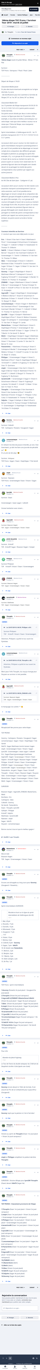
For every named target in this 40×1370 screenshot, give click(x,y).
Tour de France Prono (28, 32)
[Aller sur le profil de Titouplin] (3, 32)
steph (8, 473)
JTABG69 (9, 578)
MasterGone (11, 848)
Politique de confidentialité (24, 1363)
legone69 (10, 520)
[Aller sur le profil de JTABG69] (3, 579)
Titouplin (10, 32)
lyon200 (9, 492)
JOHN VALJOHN (12, 539)
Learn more (3, 3)
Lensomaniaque (12, 439)
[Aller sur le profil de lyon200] (3, 493)
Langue (10, 1363)
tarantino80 (10, 597)
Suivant (32, 49)
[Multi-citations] (2, 413)
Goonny (9, 420)
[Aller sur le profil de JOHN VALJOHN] (3, 540)
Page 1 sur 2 (20, 49)
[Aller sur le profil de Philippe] (3, 559)
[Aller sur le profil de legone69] (3, 520)
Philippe (9, 559)
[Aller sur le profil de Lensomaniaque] (3, 440)
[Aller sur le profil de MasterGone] (3, 849)
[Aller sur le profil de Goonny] (3, 420)
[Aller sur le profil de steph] (3, 473)
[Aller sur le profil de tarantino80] (3, 598)
